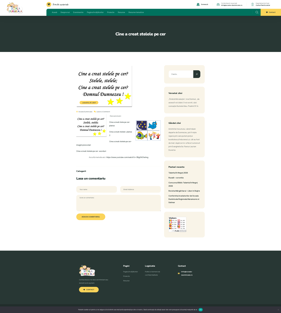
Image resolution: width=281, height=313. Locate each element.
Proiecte (110, 12)
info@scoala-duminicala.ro (231, 5)
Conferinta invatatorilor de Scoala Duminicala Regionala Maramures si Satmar (183, 199)
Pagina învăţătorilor (95, 12)
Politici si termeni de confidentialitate (152, 273)
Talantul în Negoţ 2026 (178, 173)
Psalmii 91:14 (193, 106)
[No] (278, 310)
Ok (201, 309)
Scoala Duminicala (85, 112)
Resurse (121, 12)
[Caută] (196, 74)
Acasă (54, 12)
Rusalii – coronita (176, 177)
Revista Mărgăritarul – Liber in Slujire (184, 191)
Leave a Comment (103, 112)
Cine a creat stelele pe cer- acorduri (91, 151)
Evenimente (78, 12)
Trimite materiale (60, 4)
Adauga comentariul (91, 217)
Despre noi (65, 12)
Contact (272, 12)
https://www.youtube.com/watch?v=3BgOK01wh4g (127, 157)
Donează (204, 4)
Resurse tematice (136, 12)
